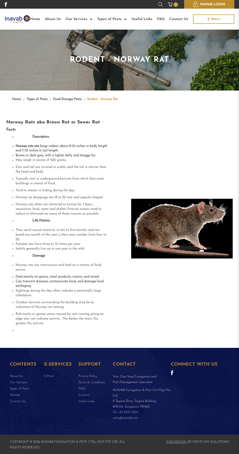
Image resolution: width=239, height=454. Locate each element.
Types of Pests (110, 19)
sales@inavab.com (125, 418)
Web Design (176, 442)
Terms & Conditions (91, 382)
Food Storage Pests (67, 99)
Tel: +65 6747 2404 (125, 412)
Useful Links (141, 19)
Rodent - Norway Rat (102, 99)
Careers (83, 395)
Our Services (78, 19)
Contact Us (178, 19)
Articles (15, 395)
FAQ (161, 19)
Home (35, 19)
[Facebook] (6, 4)
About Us (53, 19)
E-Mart (213, 19)
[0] (170, 4)
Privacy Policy (87, 376)
